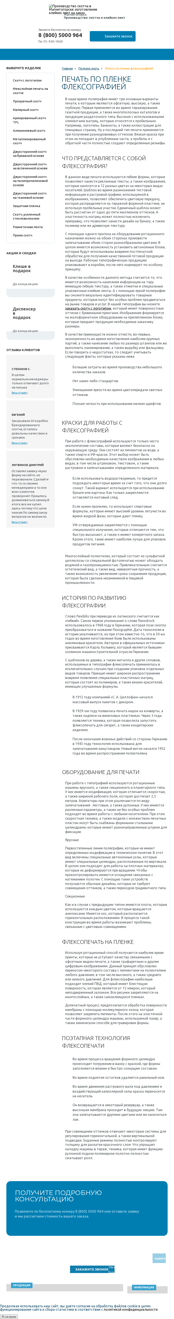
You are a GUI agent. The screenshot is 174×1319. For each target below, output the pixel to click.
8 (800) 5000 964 (60, 35)
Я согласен (9, 1316)
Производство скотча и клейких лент (94, 17)
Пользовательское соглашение (127, 1272)
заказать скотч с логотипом (88, 308)
